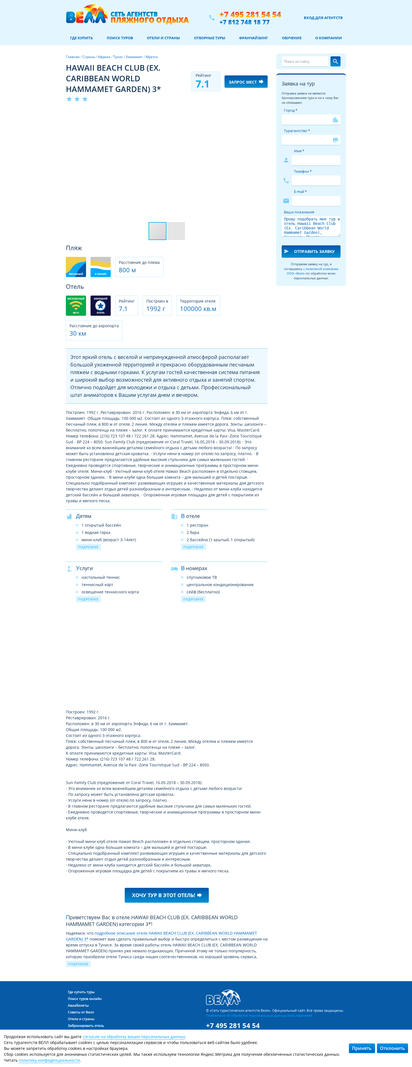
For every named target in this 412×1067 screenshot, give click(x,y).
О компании (328, 37)
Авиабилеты (78, 1005)
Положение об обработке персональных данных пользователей (259, 1015)
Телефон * (303, 171)
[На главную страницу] (127, 17)
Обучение (292, 37)
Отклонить (392, 1048)
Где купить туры (81, 992)
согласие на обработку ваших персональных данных (134, 1036)
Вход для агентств (323, 17)
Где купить (81, 37)
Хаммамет (134, 56)
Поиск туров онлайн (85, 998)
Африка (104, 56)
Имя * (299, 150)
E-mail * (300, 191)
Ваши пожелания (299, 212)
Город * (290, 110)
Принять (362, 1048)
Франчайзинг (253, 37)
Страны (88, 56)
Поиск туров (120, 37)
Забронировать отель (86, 1025)
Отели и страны (163, 37)
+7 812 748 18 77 (244, 22)
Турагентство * (297, 130)
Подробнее (88, 547)
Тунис (118, 56)
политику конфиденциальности (49, 1060)
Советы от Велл (81, 1012)
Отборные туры (209, 37)
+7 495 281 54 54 (250, 14)
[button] (262, 113)
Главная (73, 56)
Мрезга (152, 56)
